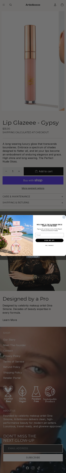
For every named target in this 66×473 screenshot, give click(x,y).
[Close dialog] (64, 217)
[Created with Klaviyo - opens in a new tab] (33, 257)
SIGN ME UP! (49, 240)
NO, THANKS (49, 245)
